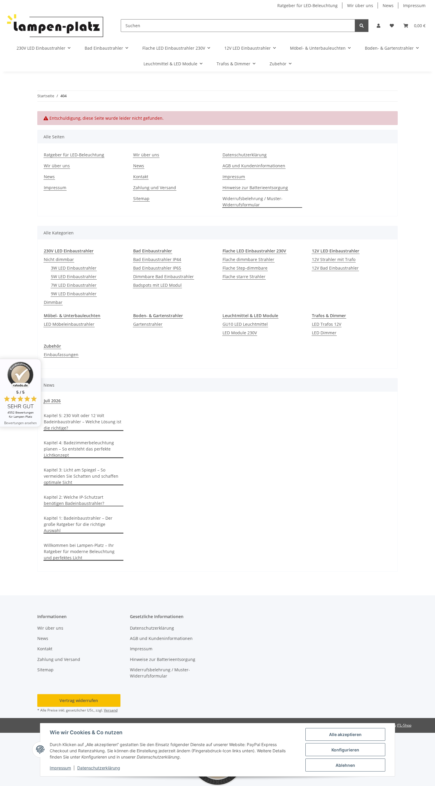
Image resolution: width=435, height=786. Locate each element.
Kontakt (140, 176)
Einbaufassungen (61, 354)
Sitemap (141, 198)
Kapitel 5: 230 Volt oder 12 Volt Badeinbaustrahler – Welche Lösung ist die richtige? (82, 422)
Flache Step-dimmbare (245, 268)
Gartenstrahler (147, 324)
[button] (378, 25)
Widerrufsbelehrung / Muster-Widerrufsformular (253, 202)
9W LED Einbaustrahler (73, 293)
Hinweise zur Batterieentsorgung (255, 187)
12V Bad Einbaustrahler (335, 268)
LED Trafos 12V (326, 324)
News (388, 5)
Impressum (60, 767)
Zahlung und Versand (154, 187)
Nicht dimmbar (59, 259)
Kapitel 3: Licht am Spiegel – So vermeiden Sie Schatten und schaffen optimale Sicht (81, 476)
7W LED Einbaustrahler (73, 285)
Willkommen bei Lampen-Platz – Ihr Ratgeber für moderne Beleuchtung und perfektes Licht (79, 551)
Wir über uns (360, 5)
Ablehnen (345, 765)
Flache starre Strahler (244, 276)
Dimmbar (53, 302)
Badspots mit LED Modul (157, 285)
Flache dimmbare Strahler (248, 259)
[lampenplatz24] (56, 25)
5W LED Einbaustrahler (73, 276)
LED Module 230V (240, 333)
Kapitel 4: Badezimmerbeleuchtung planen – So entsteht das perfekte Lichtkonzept (79, 449)
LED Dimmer (324, 333)
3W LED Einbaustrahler (73, 268)
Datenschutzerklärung (98, 767)
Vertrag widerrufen (78, 700)
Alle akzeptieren (345, 734)
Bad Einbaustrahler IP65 (157, 268)
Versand (110, 710)
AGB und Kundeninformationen (254, 165)
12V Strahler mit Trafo (333, 259)
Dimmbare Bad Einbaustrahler (163, 276)
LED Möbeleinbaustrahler (69, 324)
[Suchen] (361, 25)
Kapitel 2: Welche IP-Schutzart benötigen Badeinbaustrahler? (74, 500)
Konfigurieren (345, 749)
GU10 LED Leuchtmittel (245, 324)
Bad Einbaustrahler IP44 (157, 259)
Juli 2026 (52, 400)
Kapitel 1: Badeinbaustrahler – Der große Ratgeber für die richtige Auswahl (78, 524)
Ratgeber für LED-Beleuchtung (307, 5)
